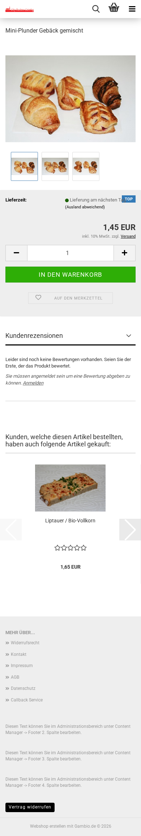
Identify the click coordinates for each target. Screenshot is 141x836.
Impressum (22, 665)
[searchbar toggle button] (96, 9)
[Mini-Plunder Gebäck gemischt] (70, 95)
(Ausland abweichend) (85, 207)
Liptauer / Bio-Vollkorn (70, 520)
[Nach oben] (121, 825)
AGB (15, 677)
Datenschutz (23, 688)
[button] (16, 253)
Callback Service (27, 700)
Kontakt (18, 654)
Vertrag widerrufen (30, 807)
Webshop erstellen (48, 826)
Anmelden (33, 383)
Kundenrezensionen (34, 335)
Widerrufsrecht (25, 642)
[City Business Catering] (18, 9)
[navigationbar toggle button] (132, 9)
